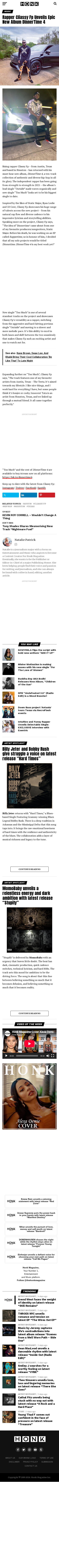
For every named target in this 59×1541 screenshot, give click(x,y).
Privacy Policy (30, 1462)
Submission (47, 1462)
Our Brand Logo (27, 1458)
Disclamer (14, 1462)
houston (20, 506)
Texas (31, 506)
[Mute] (47, 1055)
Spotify (42, 487)
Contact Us (31, 1466)
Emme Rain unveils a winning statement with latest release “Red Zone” (36, 1201)
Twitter (20, 487)
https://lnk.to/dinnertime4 (17, 477)
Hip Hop (8, 506)
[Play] (6, 1055)
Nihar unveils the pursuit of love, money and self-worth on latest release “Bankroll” (36, 1229)
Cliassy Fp (40, 504)
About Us (10, 1458)
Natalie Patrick (25, 540)
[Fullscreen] (52, 1055)
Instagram (8, 487)
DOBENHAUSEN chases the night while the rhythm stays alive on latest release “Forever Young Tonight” (36, 1242)
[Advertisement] (29, 438)
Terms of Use (46, 1458)
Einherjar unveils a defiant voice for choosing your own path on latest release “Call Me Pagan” (36, 1256)
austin (28, 504)
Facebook (31, 487)
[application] (29, 1043)
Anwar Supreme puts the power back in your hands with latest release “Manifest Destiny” (36, 1215)
